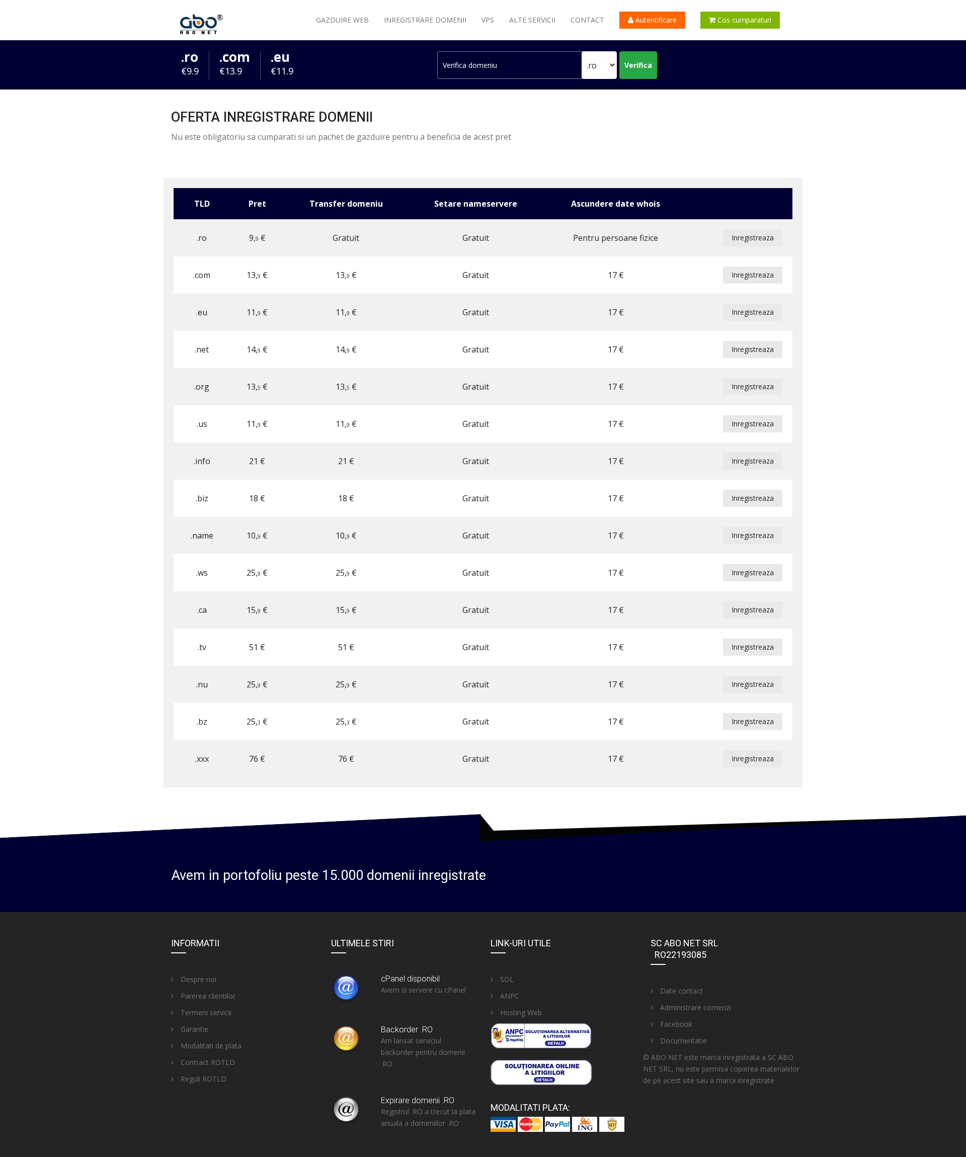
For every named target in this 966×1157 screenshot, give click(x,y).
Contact (587, 20)
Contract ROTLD (207, 1062)
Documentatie (682, 1040)
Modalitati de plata (210, 1045)
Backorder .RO (407, 1029)
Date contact (680, 991)
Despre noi (197, 979)
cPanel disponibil (410, 979)
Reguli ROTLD (202, 1079)
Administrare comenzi (694, 1007)
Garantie (193, 1029)
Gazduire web (342, 20)
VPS (487, 20)
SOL (506, 979)
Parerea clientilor (207, 996)
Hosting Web (520, 1012)
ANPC (508, 996)
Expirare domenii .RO (417, 1100)
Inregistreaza (753, 237)
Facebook (675, 1024)
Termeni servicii (205, 1012)
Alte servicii (532, 20)
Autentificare (655, 20)
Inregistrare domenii (425, 20)
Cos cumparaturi (743, 20)
